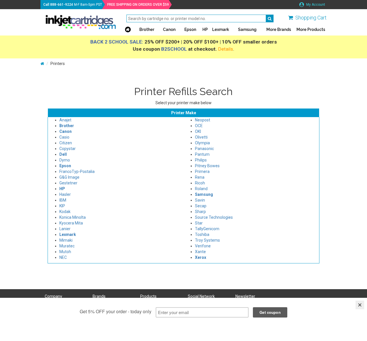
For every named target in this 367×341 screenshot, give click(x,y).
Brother (146, 29)
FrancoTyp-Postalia (77, 171)
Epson (190, 29)
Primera (202, 171)
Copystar (67, 148)
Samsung (247, 29)
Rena (199, 177)
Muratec (67, 246)
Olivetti (201, 137)
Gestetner (68, 183)
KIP (62, 206)
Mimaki (66, 240)
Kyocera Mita (71, 223)
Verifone (203, 246)
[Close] (360, 305)
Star (199, 223)
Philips (201, 160)
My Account (315, 5)
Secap (200, 206)
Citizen (65, 143)
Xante (200, 251)
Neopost (202, 120)
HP (205, 29)
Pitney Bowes (207, 165)
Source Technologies (214, 217)
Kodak (65, 211)
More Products (310, 29)
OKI (198, 131)
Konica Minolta (72, 217)
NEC (63, 257)
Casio (64, 137)
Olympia (202, 143)
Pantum (202, 154)
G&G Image (69, 177)
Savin (200, 200)
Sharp (200, 211)
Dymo (64, 160)
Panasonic (204, 148)
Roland (201, 188)
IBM (62, 200)
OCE (199, 125)
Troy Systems (207, 240)
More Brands (278, 29)
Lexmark (220, 29)
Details (225, 49)
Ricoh (200, 183)
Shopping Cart (311, 18)
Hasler (65, 194)
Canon (169, 29)
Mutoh (65, 251)
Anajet (65, 120)
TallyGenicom (207, 228)
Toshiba (202, 234)
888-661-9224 (61, 5)
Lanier (65, 228)
